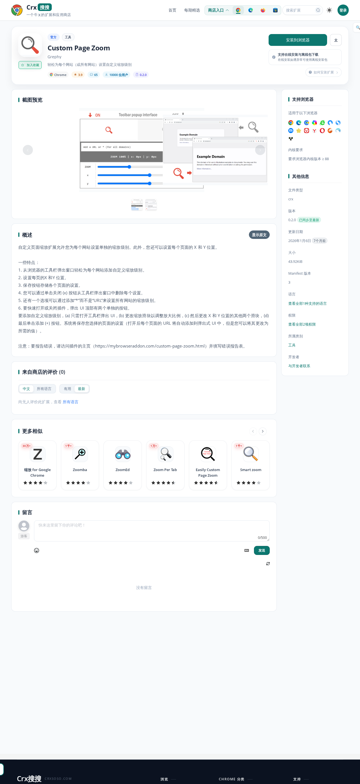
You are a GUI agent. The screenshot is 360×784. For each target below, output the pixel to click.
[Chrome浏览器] (290, 122)
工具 (68, 37)
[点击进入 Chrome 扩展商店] (238, 10)
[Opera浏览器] (322, 130)
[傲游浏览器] (290, 130)
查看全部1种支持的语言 (307, 303)
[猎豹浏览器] (330, 130)
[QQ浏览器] (330, 122)
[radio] (26, 388)
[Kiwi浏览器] (338, 130)
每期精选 (192, 10)
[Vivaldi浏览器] (306, 130)
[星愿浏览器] (298, 130)
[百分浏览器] (306, 122)
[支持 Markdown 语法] (246, 550)
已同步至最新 (309, 220)
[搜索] (318, 10)
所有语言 (70, 401)
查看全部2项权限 (302, 324)
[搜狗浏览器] (338, 122)
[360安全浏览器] (322, 122)
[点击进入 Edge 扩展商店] (250, 10)
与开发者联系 (299, 365)
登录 (343, 10)
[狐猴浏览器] (290, 138)
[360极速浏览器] (314, 122)
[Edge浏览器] (298, 122)
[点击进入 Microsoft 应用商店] (275, 10)
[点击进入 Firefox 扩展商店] (263, 10)
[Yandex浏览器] (314, 130)
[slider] (37, 482)
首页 (172, 10)
